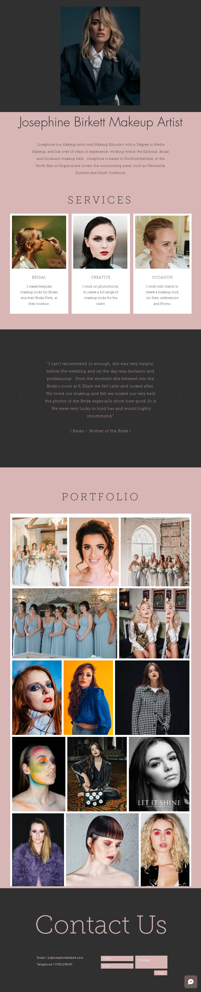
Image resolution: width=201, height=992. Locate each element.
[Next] (179, 397)
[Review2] (100, 457)
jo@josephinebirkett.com (65, 958)
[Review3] (104, 458)
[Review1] (96, 457)
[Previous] (21, 397)
